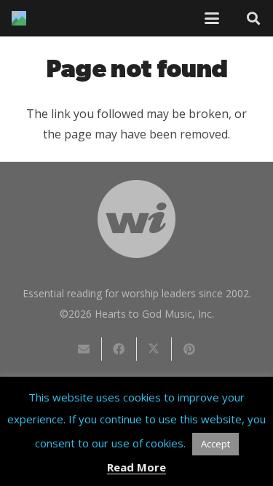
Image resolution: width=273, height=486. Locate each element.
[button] (212, 18)
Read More (136, 467)
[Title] (19, 18)
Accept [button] (215, 443)
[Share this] (119, 349)
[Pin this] (189, 349)
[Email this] (84, 349)
